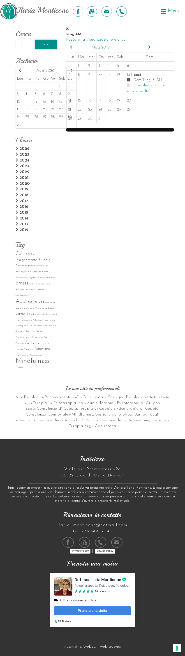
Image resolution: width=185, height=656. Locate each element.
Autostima (42, 349)
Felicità (37, 271)
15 (60, 102)
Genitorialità (22, 295)
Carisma (45, 284)
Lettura (40, 290)
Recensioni (51, 314)
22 (61, 109)
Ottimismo (35, 284)
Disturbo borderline (37, 325)
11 (26, 102)
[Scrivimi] (106, 11)
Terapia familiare (46, 277)
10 (18, 102)
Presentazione (43, 266)
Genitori (20, 343)
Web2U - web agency (102, 647)
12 (35, 102)
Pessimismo (41, 308)
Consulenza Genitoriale (47, 415)
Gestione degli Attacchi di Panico (67, 420)
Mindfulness (33, 361)
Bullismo (20, 290)
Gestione (158, 420)
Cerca (46, 44)
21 (52, 109)
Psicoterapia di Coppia (137, 409)
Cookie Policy (105, 550)
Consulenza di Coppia (57, 409)
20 (45, 109)
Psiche (45, 271)
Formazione (21, 277)
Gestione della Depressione (124, 420)
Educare (52, 308)
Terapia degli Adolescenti (92, 426)
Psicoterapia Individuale (75, 403)
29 (61, 117)
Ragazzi (32, 277)
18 (26, 109)
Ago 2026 (45, 71)
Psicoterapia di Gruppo (138, 403)
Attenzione (38, 320)
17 (18, 109)
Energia (41, 314)
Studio (32, 314)
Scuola (19, 349)
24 (19, 117)
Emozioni (28, 349)
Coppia (19, 308)
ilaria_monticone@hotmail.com (92, 525)
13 (44, 102)
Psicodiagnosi (36, 355)
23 (90, 109)
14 (52, 102)
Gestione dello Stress (114, 415)
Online (31, 254)
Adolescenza (30, 301)
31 (18, 125)
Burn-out (30, 331)
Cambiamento (34, 343)
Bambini (22, 314)
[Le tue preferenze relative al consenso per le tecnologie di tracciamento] (177, 648)
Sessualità (26, 320)
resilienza (50, 302)
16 (89, 100)
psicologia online (24, 271)
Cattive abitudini (25, 265)
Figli (18, 320)
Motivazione (37, 337)
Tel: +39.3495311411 (92, 531)
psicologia (30, 290)
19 (35, 109)
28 (53, 117)
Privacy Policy (80, 550)
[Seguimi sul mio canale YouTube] (92, 11)
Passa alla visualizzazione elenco (96, 40)
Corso (21, 253)
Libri (47, 343)
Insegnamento (26, 260)
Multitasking (22, 355)
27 (45, 117)
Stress (22, 283)
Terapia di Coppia (96, 409)
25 (27, 117)
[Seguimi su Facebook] (77, 11)
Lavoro (19, 367)
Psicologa (32, 397)
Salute (39, 331)
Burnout (44, 260)
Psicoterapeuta (58, 397)
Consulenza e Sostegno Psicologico (114, 397)
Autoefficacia (23, 337)
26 (36, 117)
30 (90, 118)
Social (47, 337)
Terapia (40, 403)
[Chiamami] (121, 11)
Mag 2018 (100, 48)
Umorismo (29, 308)
